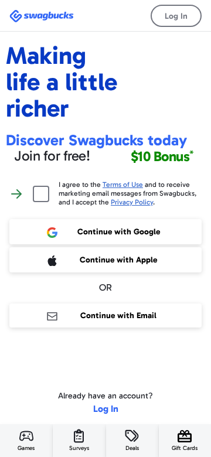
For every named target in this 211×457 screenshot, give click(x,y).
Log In (176, 16)
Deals (132, 448)
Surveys (79, 448)
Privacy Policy (132, 202)
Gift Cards (185, 448)
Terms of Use (123, 184)
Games (26, 448)
